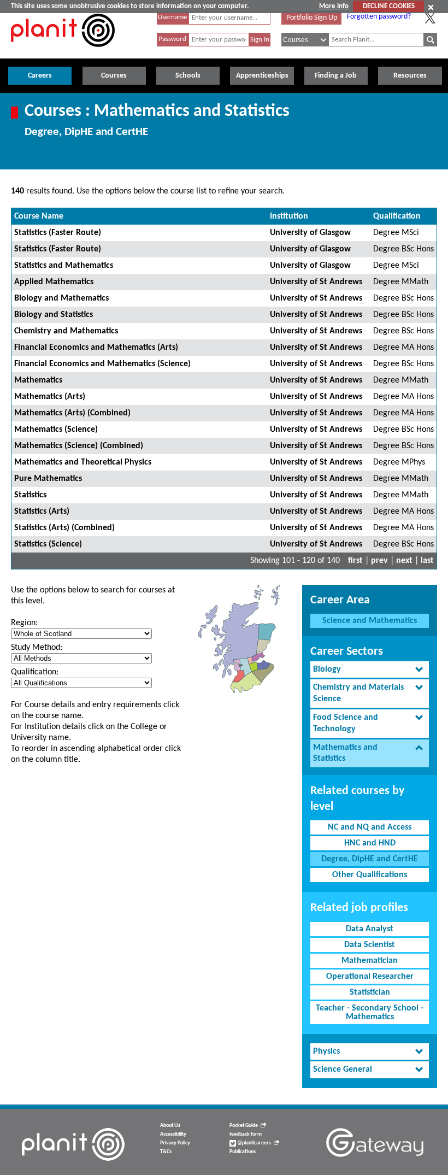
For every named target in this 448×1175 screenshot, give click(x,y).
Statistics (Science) (48, 544)
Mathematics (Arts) (49, 396)
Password (172, 39)
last (427, 560)
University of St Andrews (316, 282)
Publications (242, 1151)
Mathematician (369, 960)
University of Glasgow (310, 232)
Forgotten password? (379, 17)
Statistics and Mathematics (63, 265)
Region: (24, 623)
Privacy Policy (175, 1143)
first (355, 560)
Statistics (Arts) (41, 511)
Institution (289, 216)
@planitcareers (253, 1143)
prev (379, 560)
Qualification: (34, 672)
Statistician (370, 992)
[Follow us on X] (430, 18)
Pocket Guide (243, 1125)
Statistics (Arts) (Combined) (64, 528)
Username (172, 17)
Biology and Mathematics (61, 298)
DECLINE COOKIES (389, 6)
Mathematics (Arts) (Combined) (72, 413)
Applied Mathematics (53, 282)
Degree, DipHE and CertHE (369, 859)
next (404, 560)
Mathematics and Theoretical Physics (82, 462)
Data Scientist (369, 945)
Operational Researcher (370, 976)
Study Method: (36, 647)
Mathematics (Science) (56, 429)
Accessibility (173, 1134)
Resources (410, 75)
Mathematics (38, 380)
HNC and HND (370, 843)
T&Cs (166, 1151)
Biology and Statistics (53, 314)
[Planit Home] (63, 53)
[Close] (430, 7)
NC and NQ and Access (369, 827)
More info (334, 6)
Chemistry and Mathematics (66, 331)
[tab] (369, 669)
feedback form (245, 1134)
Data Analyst (369, 929)
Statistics (30, 495)
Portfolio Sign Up (311, 18)
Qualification (397, 216)
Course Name (38, 216)
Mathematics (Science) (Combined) (78, 446)
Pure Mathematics (48, 478)
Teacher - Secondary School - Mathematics (369, 1012)
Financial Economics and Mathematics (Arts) (96, 347)
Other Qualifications (369, 875)
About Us (170, 1125)
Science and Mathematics (369, 620)
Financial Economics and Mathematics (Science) (102, 364)
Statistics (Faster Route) (57, 232)
